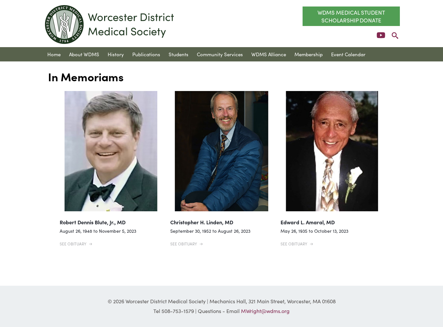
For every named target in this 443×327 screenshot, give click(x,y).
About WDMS (84, 54)
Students (178, 54)
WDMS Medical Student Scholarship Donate (351, 16)
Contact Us (59, 68)
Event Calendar (348, 54)
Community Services (220, 54)
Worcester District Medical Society (110, 24)
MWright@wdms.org (265, 310)
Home (54, 54)
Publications (146, 54)
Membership (308, 54)
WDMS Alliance (268, 54)
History (116, 54)
